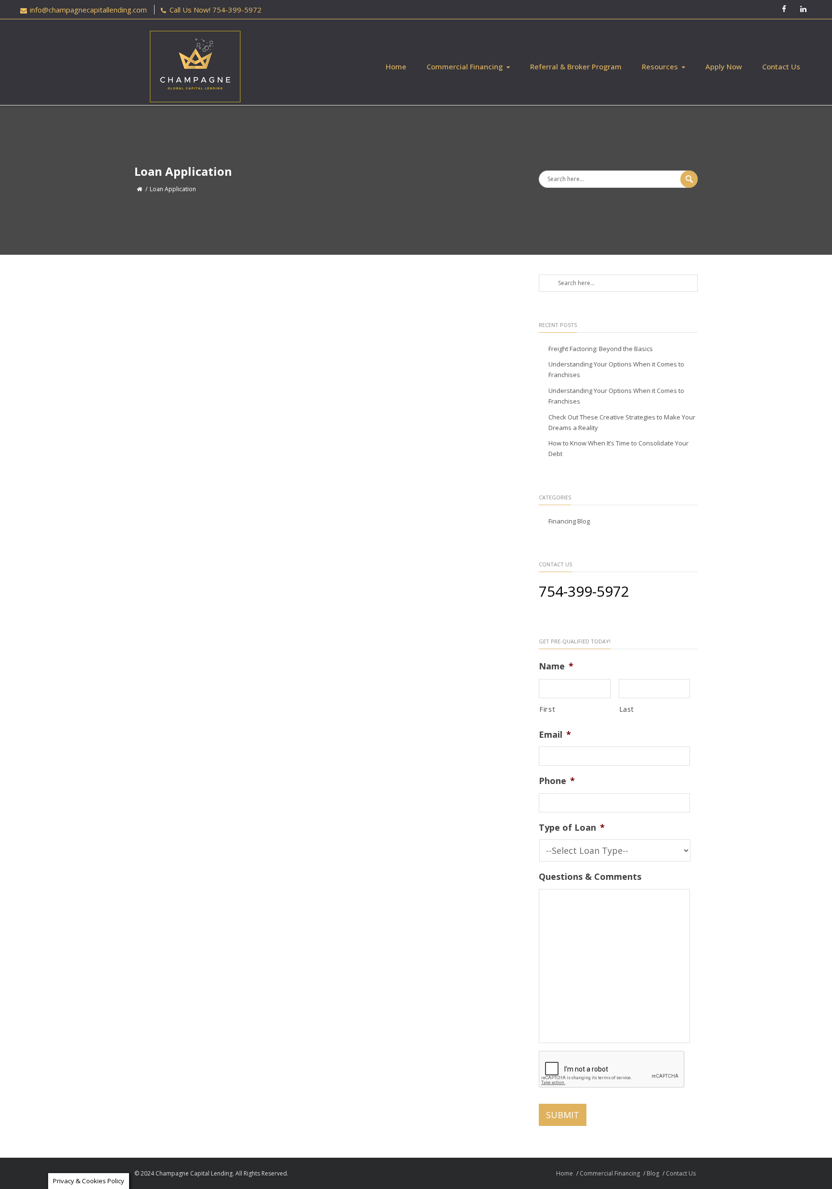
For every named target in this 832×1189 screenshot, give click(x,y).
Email (555, 734)
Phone (557, 780)
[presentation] (612, 1069)
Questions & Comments (590, 876)
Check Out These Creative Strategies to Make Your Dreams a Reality (621, 422)
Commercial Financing (465, 66)
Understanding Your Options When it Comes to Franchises (616, 369)
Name (556, 666)
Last (627, 709)
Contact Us (781, 66)
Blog (653, 1173)
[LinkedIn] (803, 9)
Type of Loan (572, 827)
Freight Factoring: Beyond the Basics (600, 348)
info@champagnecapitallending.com (88, 9)
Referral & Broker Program (576, 66)
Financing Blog (569, 521)
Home (396, 66)
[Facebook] (783, 9)
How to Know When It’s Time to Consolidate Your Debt (618, 448)
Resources (660, 66)
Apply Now (723, 66)
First (547, 709)
